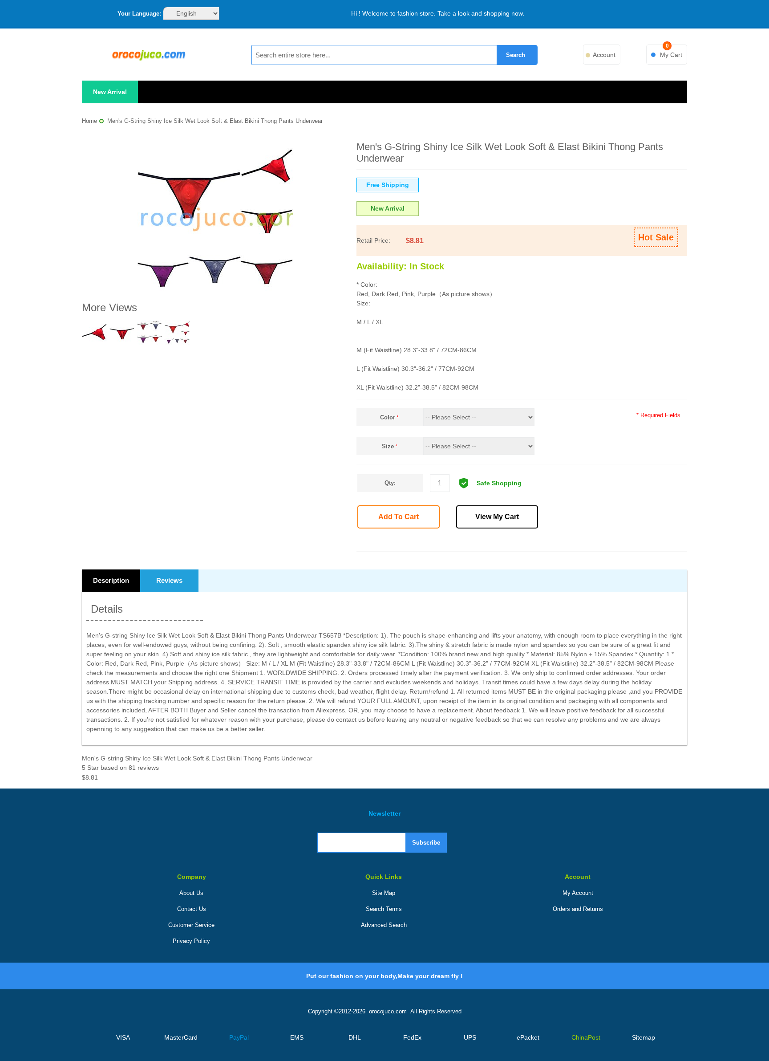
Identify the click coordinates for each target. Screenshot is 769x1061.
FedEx (412, 1037)
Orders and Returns (578, 909)
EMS (297, 1037)
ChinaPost (585, 1037)
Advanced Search (384, 925)
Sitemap (643, 1037)
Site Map (383, 893)
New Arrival (110, 91)
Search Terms (384, 909)
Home (89, 121)
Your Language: (139, 13)
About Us (191, 893)
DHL (354, 1037)
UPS (470, 1037)
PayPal (239, 1037)
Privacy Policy (191, 941)
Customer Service (191, 925)
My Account (578, 893)
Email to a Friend (531, 541)
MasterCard (181, 1037)
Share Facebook (550, 541)
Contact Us (191, 909)
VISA (123, 1037)
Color (387, 417)
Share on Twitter (570, 541)
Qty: (390, 483)
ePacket (528, 1037)
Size (388, 446)
